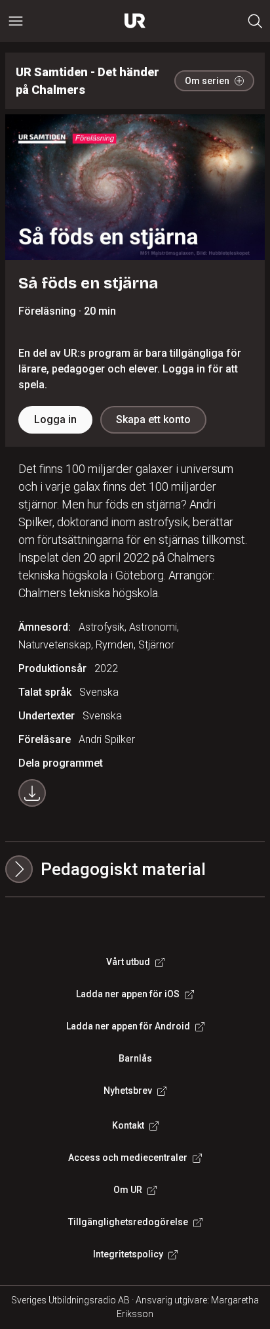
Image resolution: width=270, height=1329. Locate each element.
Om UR (127, 1189)
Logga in (55, 419)
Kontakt (128, 1125)
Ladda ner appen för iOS (128, 994)
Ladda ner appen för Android (128, 1026)
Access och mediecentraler (127, 1157)
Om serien (207, 81)
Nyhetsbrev (128, 1090)
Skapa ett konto (153, 419)
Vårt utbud (128, 962)
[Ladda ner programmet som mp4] (32, 793)
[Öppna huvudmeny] (16, 21)
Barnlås (135, 1058)
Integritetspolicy (128, 1254)
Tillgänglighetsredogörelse (128, 1222)
